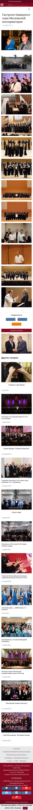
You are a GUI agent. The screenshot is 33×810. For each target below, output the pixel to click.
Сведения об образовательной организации (16, 751)
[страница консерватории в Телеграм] (6, 788)
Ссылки (9, 761)
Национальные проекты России (16, 755)
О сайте (15, 761)
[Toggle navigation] (29, 9)
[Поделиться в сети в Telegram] (22, 319)
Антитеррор (8, 758)
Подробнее (18, 808)
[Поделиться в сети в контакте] (10, 319)
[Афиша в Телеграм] (16, 797)
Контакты (23, 761)
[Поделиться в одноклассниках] (16, 324)
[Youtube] (26, 788)
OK (25, 808)
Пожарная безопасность (21, 758)
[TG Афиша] (16, 788)
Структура (16, 748)
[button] (3, 344)
